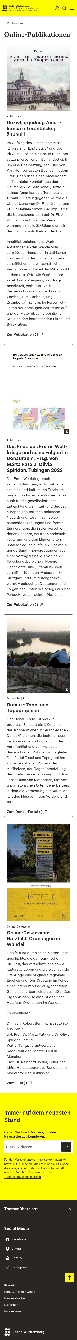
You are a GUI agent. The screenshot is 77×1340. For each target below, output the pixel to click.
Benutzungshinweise (19, 1292)
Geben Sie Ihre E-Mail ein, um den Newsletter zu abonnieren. (30, 1134)
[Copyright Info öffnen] (66, 431)
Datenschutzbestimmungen (23, 1176)
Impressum (12, 1311)
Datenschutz (13, 1305)
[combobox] (57, 8)
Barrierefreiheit (15, 1298)
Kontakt (10, 1285)
